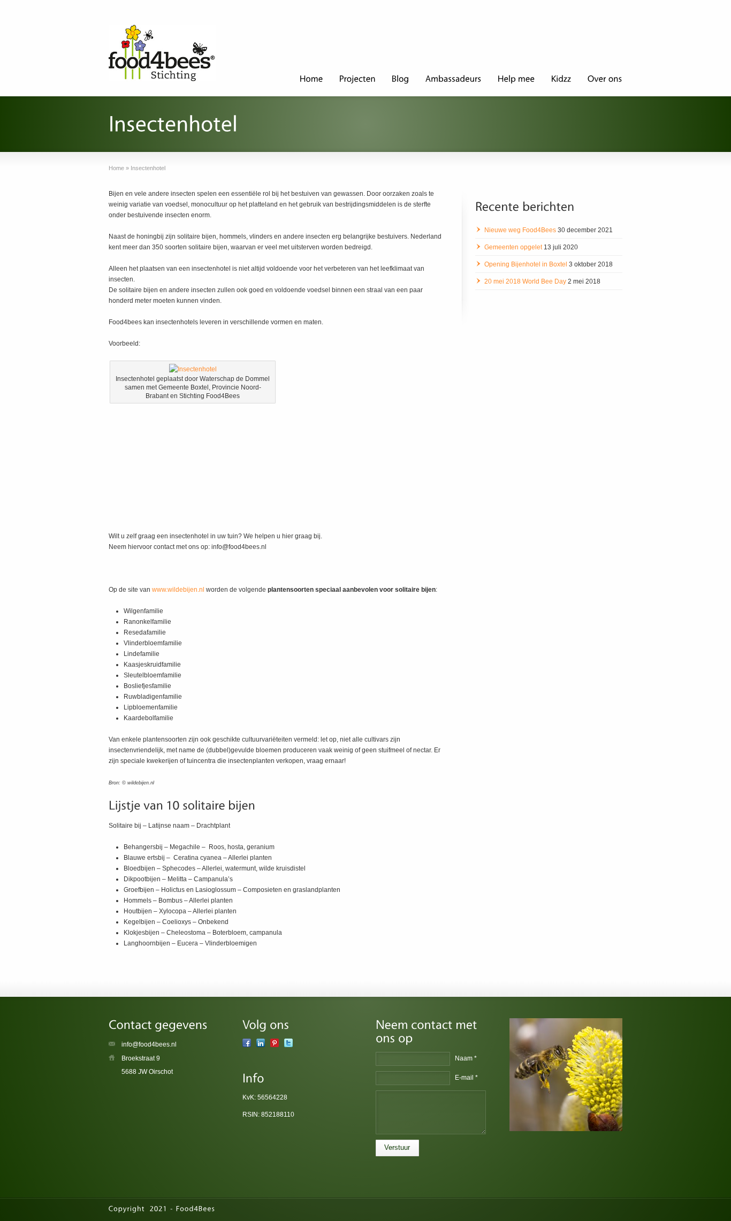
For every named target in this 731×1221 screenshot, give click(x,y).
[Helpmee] (516, 80)
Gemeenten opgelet (513, 247)
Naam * (466, 1058)
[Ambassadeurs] (453, 80)
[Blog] (400, 80)
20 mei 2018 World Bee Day (525, 281)
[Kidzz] (561, 80)
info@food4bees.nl (149, 1044)
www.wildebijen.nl (178, 589)
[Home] (311, 80)
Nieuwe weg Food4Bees (520, 230)
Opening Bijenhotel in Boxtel (525, 264)
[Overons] (605, 80)
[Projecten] (357, 80)
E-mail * (466, 1077)
